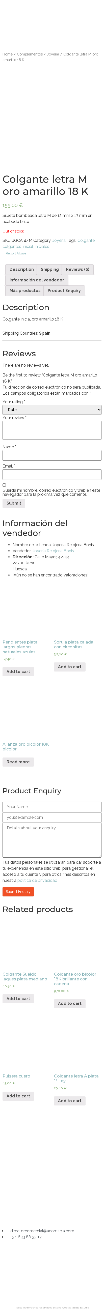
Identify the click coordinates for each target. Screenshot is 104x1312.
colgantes (12, 246)
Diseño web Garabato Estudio (71, 1307)
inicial (28, 246)
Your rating (14, 402)
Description (22, 269)
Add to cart (18, 671)
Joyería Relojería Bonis (53, 550)
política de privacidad (37, 880)
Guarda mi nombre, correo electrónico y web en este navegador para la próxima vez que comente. (51, 492)
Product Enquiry (64, 290)
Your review (15, 418)
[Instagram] (32, 1214)
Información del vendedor (37, 280)
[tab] (21, 269)
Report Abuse (15, 253)
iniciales (42, 246)
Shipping (50, 269)
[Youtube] (71, 1214)
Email (9, 466)
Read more (18, 762)
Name (9, 447)
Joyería (53, 54)
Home (8, 54)
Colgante (86, 240)
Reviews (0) (77, 269)
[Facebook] (52, 1214)
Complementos (30, 54)
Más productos (25, 290)
